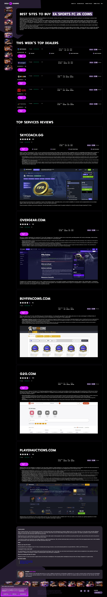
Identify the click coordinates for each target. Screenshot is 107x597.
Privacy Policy (88, 3)
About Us (73, 3)
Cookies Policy (80, 3)
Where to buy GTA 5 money (26, 560)
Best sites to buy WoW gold (26, 562)
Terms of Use (97, 3)
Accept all (6, 594)
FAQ (102, 3)
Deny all (14, 594)
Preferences (23, 594)
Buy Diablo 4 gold (24, 563)
